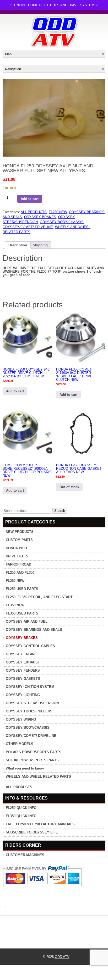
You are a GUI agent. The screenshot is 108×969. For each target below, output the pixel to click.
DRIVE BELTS (17, 556)
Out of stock (69, 487)
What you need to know (25, 768)
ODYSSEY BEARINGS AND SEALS (34, 630)
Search (59, 511)
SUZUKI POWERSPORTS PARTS (32, 760)
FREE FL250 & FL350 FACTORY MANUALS (40, 824)
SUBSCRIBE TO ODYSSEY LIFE (32, 832)
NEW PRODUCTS (20, 532)
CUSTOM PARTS (19, 540)
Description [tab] (17, 245)
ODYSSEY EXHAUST (23, 662)
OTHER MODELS (19, 744)
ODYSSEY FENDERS (23, 670)
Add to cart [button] (15, 391)
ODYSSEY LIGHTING (23, 695)
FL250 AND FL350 (20, 573)
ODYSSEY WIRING (21, 719)
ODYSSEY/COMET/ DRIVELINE (28, 227)
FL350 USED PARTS (22, 613)
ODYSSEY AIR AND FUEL (26, 621)
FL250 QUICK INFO (21, 808)
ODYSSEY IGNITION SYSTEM (30, 687)
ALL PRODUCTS (34, 212)
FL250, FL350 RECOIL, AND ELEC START (39, 597)
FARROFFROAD (18, 564)
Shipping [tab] (40, 245)
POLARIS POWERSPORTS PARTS (33, 752)
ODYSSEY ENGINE (21, 654)
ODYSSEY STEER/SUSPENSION (32, 703)
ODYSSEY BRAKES (40, 217)
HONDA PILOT (17, 548)
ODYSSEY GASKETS (23, 679)
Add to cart (30, 199)
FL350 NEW (15, 605)
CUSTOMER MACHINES (25, 855)
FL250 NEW (58, 212)
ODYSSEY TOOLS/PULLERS (29, 711)
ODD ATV (62, 957)
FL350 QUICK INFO (21, 816)
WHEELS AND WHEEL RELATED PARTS (38, 776)
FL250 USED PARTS (22, 589)
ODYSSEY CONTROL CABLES (30, 646)
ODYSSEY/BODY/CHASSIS (62, 222)
